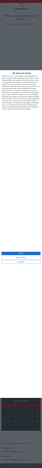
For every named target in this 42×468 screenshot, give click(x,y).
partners (12, 76)
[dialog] (21, 234)
